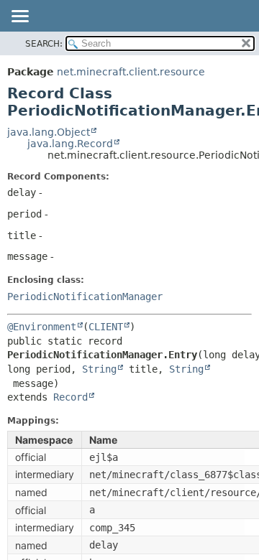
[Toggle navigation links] (19, 17)
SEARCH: (44, 44)
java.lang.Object (48, 132)
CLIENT (105, 326)
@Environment (41, 326)
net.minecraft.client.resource (131, 72)
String (99, 369)
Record (70, 397)
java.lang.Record (70, 143)
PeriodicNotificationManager (85, 296)
